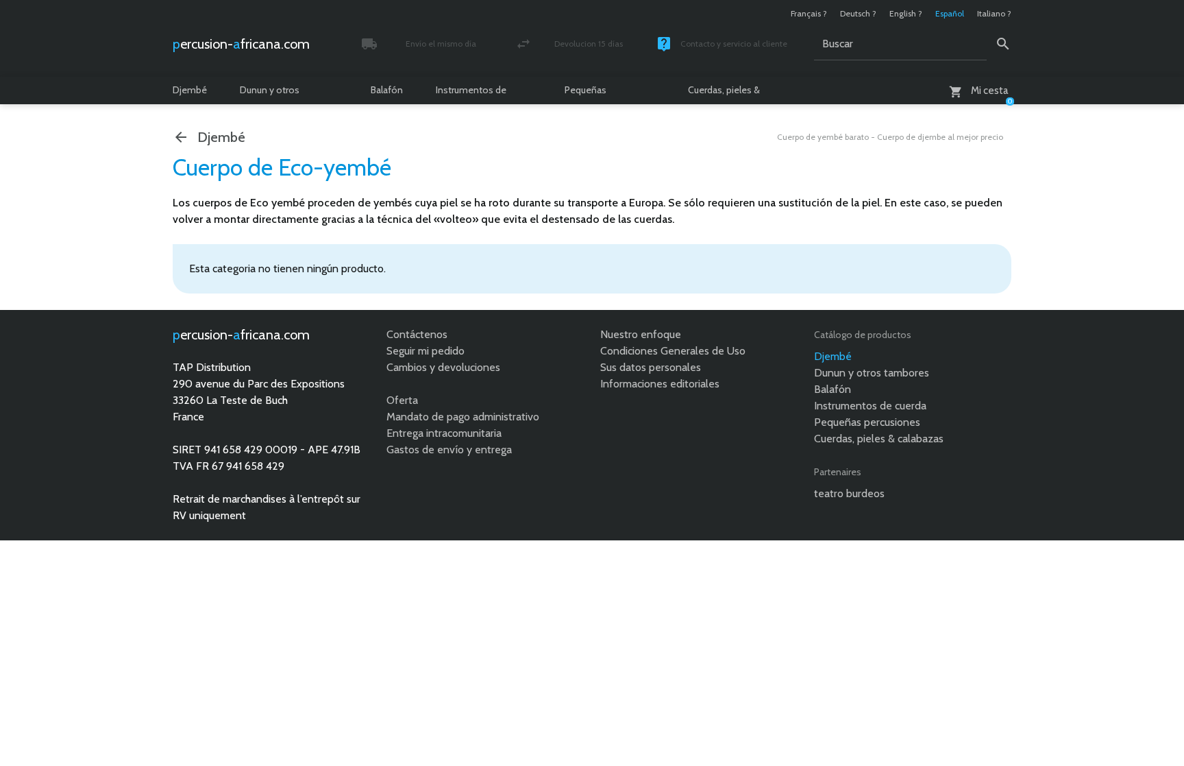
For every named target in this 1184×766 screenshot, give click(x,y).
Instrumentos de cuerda (471, 94)
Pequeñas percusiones (591, 94)
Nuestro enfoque (640, 334)
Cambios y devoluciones (443, 367)
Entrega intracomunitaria (444, 433)
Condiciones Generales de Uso (672, 350)
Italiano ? (994, 13)
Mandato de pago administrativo (462, 416)
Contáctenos (416, 334)
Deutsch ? (858, 13)
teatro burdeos (849, 493)
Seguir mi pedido (425, 350)
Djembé (190, 90)
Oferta (402, 400)
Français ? (809, 13)
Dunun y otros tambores (269, 94)
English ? (905, 13)
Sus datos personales (650, 367)
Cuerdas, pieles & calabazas (724, 94)
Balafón (387, 90)
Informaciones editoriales (659, 383)
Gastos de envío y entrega (449, 449)
